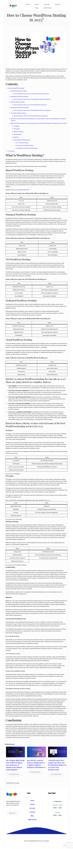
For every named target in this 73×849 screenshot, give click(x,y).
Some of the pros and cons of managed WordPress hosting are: (32, 99)
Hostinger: (16, 126)
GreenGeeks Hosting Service (22, 140)
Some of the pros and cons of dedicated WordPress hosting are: (32, 110)
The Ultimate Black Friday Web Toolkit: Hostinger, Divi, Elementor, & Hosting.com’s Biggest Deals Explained (15, 765)
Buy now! (47, 500)
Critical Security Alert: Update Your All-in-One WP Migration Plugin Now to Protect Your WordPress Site (57, 765)
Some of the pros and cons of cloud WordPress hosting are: (31, 116)
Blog (32, 816)
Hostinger (8, 451)
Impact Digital (45, 841)
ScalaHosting (17, 134)
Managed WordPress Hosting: (19, 96)
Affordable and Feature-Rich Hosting (26, 148)
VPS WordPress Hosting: (18, 102)
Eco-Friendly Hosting (22, 143)
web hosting (26, 159)
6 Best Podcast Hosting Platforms (19, 190)
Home (32, 801)
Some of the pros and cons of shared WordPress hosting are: (31, 94)
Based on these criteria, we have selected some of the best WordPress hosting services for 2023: (39, 123)
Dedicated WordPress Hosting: (20, 107)
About (32, 804)
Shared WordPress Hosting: (19, 91)
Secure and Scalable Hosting (24, 145)
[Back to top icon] (64, 845)
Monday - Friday (57, 805)
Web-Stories (32, 820)
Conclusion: (11, 151)
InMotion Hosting (18, 131)
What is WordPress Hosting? (16, 88)
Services (32, 808)
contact (32, 812)
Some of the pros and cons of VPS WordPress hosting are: (30, 105)
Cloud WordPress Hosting (18, 113)
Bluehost (16, 137)
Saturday (57, 812)
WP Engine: (17, 129)
